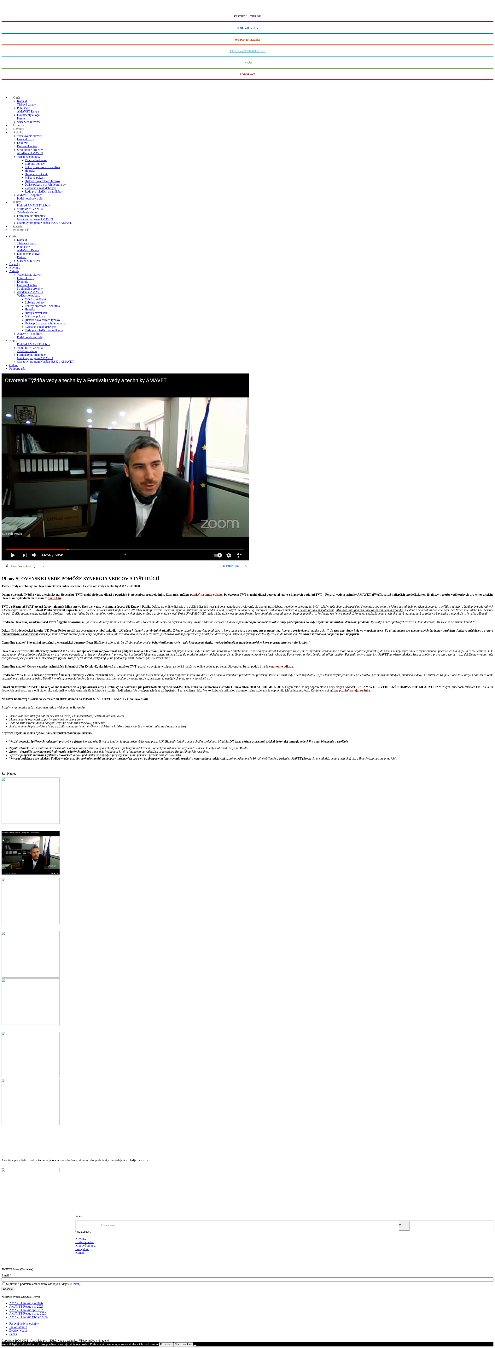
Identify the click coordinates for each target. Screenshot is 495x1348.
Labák (13, 1334)
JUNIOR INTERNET (248, 39)
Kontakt (80, 1252)
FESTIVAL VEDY (248, 28)
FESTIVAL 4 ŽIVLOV (247, 16)
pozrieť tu (54, 598)
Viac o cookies (183, 1344)
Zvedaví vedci (18, 1330)
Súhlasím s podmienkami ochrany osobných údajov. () (42, 1284)
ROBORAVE (247, 74)
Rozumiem (166, 1344)
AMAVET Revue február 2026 (28, 1317)
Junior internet (18, 1327)
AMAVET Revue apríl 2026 (26, 1310)
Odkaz (75, 1284)
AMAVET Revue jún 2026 (26, 1303)
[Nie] (194, 1345)
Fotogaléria (82, 1249)
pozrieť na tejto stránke (354, 690)
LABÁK (247, 62)
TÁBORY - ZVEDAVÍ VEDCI (247, 51)
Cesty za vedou (84, 1242)
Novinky (80, 1238)
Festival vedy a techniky (24, 1323)
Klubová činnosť (85, 1245)
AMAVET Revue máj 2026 (26, 1306)
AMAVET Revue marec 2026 (27, 1313)
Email (6, 1275)
